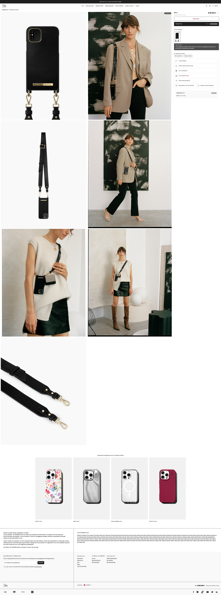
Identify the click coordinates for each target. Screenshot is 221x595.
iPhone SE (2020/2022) (208, 537)
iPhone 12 (136, 537)
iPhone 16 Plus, (133, 535)
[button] (206, 585)
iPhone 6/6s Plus (112, 538)
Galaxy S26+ (136, 538)
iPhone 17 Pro (85, 535)
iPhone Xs (180, 537)
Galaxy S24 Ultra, (195, 538)
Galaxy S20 (158, 540)
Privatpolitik (110, 560)
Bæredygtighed (96, 560)
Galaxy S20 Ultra (175, 540)
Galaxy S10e (196, 540)
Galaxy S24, (181, 538)
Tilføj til (196, 24)
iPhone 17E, (102, 535)
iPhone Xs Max (187, 537)
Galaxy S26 (130, 538)
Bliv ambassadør (111, 562)
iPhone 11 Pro (169, 537)
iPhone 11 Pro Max (161, 537)
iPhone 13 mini (122, 537)
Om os (93, 558)
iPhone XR (193, 537)
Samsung (92, 540)
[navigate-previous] (185, 486)
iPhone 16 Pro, (125, 535)
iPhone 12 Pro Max (144, 537)
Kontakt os (80, 560)
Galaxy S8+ (82, 542)
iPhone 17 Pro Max (94, 535)
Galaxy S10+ (190, 540)
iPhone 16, (119, 535)
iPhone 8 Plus (85, 538)
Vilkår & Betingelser (112, 558)
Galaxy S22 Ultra (115, 540)
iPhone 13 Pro (105, 537)
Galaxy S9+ (209, 540)
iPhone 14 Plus (83, 537)
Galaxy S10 (183, 540)
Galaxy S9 (202, 540)
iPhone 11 (175, 537)
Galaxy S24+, (187, 538)
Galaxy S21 (135, 540)
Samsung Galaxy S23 (206, 538)
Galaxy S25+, (164, 538)
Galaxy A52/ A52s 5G (125, 540)
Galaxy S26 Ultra (144, 538)
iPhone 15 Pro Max (201, 535)
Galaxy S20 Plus (166, 540)
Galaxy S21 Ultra (151, 540)
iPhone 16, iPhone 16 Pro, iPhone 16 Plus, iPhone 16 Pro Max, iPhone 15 (164, 535)
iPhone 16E (114, 535)
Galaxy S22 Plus (106, 540)
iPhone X (199, 537)
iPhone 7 (92, 538)
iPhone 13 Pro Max (114, 537)
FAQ (78, 562)
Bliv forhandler (95, 562)
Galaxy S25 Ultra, (173, 538)
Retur (78, 564)
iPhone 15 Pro (185, 535)
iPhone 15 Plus (192, 535)
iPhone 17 (79, 535)
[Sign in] (206, 6)
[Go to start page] (4, 5)
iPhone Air (108, 535)
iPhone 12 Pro (130, 537)
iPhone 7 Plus (98, 538)
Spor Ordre (80, 558)
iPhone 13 (99, 537)
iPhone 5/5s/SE (122, 538)
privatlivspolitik (38, 566)
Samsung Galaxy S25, (155, 538)
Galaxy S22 (98, 540)
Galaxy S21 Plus (142, 540)
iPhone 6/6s (105, 538)
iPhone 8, (79, 538)
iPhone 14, (209, 535)
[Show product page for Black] (177, 36)
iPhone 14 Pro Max (91, 537)
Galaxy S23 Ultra (85, 540)
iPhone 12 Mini (152, 537)
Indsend (41, 562)
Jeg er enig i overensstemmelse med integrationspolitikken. (24, 566)
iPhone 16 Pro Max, (142, 535)
